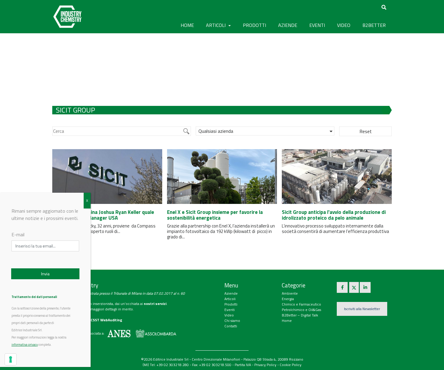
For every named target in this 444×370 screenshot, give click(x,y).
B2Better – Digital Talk (300, 315)
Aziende (231, 293)
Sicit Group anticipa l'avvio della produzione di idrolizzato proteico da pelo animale (334, 215)
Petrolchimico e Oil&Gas (301, 310)
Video (229, 315)
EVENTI (317, 25)
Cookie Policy (290, 365)
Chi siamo (232, 320)
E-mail (17, 234)
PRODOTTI (254, 25)
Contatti (230, 326)
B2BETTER (374, 25)
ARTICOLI (216, 25)
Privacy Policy (265, 365)
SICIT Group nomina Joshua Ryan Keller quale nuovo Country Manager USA (103, 215)
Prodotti (230, 304)
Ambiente (290, 293)
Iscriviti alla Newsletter (362, 309)
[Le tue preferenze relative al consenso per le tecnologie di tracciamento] (10, 359)
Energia (288, 299)
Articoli (230, 299)
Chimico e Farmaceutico (301, 304)
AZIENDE (287, 25)
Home (187, 25)
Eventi (229, 310)
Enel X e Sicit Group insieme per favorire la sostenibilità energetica (215, 215)
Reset (365, 131)
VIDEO (343, 25)
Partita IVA (243, 365)
